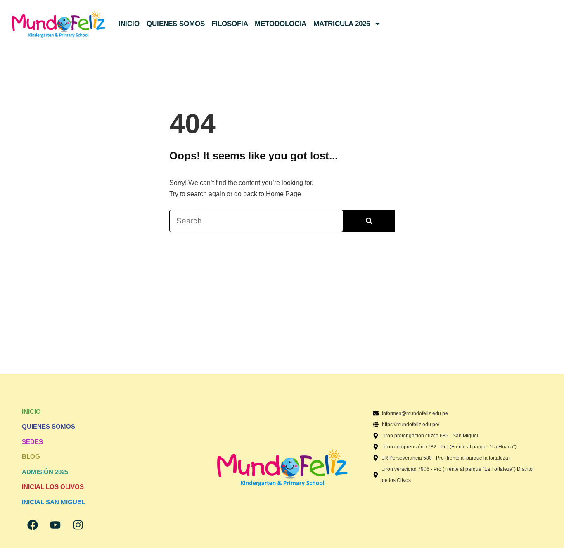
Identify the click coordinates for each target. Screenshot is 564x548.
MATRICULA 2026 (341, 24)
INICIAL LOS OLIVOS (53, 486)
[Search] (369, 221)
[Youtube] (55, 525)
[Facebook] (32, 525)
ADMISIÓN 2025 (45, 471)
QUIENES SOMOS (176, 24)
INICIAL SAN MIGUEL (53, 501)
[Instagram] (78, 525)
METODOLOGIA (280, 24)
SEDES (32, 441)
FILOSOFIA (229, 24)
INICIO (129, 24)
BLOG (31, 456)
